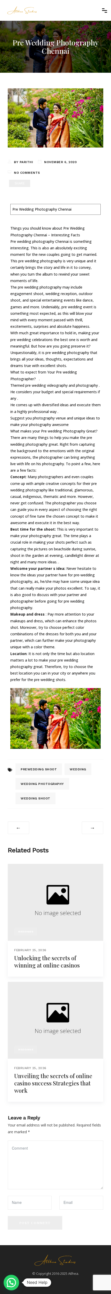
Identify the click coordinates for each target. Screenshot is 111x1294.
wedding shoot (35, 798)
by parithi (23, 162)
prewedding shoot (39, 769)
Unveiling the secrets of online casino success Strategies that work (53, 1083)
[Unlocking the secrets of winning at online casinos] (55, 901)
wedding (78, 769)
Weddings (25, 931)
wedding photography (42, 784)
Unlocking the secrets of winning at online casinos (47, 961)
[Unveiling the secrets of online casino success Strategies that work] (55, 1019)
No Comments (27, 173)
